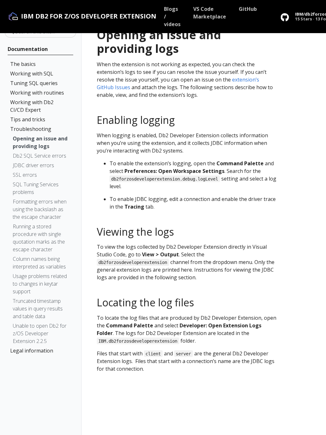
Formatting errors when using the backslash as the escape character (40, 209)
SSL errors (25, 174)
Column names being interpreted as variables (39, 262)
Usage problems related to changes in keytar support (40, 284)
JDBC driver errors (33, 165)
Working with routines (37, 92)
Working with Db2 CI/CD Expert (31, 106)
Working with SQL (31, 73)
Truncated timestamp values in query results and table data (38, 308)
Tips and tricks (27, 119)
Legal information (31, 350)
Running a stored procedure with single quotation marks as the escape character (39, 238)
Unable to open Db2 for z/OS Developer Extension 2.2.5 (40, 333)
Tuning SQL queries (34, 83)
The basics (23, 64)
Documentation (28, 49)
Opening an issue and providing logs (40, 142)
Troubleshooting (30, 128)
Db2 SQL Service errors (39, 155)
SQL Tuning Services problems (36, 188)
